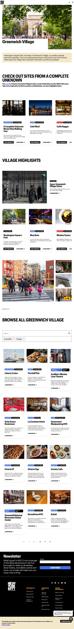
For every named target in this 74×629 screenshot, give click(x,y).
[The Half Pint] (37, 356)
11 (45, 541)
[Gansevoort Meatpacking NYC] (60, 404)
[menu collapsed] (72, 2)
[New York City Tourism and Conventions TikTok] (59, 583)
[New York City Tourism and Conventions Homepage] (11, 586)
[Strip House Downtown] (13, 404)
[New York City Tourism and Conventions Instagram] (52, 583)
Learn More (19, 142)
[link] (8, 84)
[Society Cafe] (60, 452)
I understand (66, 621)
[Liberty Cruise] (13, 356)
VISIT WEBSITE (8, 142)
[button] (28, 280)
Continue (55, 567)
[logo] (2, 2)
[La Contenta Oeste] (37, 404)
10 (40, 541)
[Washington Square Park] (13, 216)
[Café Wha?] (40, 107)
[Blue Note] (40, 216)
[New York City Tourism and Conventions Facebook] (55, 583)
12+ (66, 298)
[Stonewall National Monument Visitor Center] (13, 497)
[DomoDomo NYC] (37, 497)
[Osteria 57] (13, 452)
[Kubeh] (60, 497)
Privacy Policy (6, 625)
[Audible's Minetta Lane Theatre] (60, 356)
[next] (70, 105)
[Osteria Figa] (37, 452)
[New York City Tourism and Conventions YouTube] (62, 583)
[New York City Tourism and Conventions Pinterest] (65, 583)
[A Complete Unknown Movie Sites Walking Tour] (13, 107)
